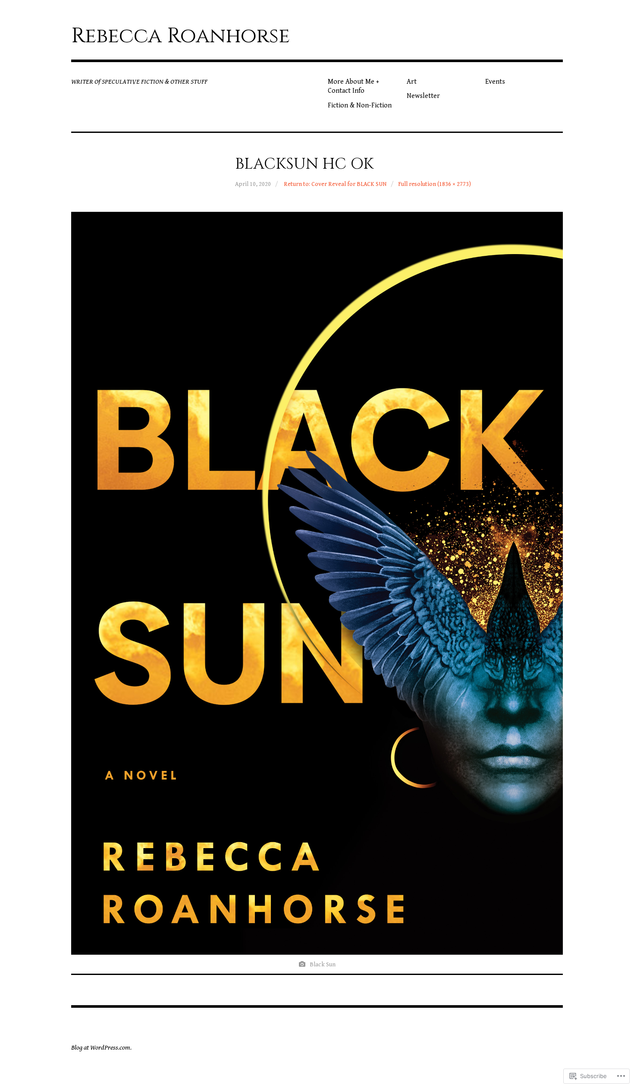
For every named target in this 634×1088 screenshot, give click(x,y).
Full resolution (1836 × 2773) (434, 184)
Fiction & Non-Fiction (360, 105)
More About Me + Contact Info (353, 86)
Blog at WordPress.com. (101, 1048)
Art (412, 82)
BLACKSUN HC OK (304, 164)
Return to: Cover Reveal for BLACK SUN (335, 184)
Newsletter (423, 96)
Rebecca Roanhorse (180, 36)
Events (495, 82)
